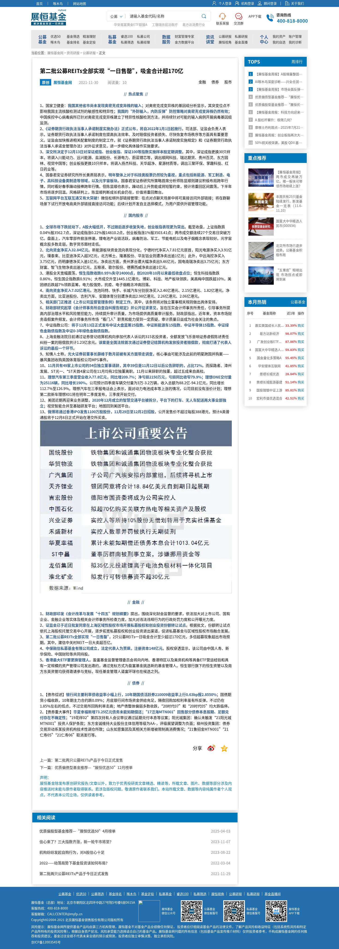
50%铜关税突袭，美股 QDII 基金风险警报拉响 (285, 142)
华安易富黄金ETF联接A (130, 24)
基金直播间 (273, 893)
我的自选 (279, 42)
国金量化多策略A (269, 357)
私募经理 (143, 42)
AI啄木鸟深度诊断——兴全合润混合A (278, 81)
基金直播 (241, 42)
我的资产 (279, 36)
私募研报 (241, 36)
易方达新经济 (269, 333)
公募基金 (64, 893)
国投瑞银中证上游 (269, 390)
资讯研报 (73, 52)
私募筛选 (127, 42)
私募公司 (143, 36)
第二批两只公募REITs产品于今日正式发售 (89, 760)
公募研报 (225, 36)
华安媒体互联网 (269, 365)
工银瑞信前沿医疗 (165, 24)
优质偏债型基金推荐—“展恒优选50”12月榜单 (94, 767)
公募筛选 (97, 893)
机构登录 (247, 3)
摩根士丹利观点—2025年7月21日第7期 (281, 127)
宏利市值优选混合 (269, 398)
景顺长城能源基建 (269, 382)
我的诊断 (295, 42)
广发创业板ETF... (269, 341)
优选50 (56, 36)
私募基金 (165, 893)
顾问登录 (270, 3)
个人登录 (225, 3)
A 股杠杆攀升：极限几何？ (275, 119)
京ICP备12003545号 (46, 942)
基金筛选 (73, 36)
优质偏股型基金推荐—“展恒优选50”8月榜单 (286, 104)
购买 (301, 325)
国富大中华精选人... (269, 349)
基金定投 (89, 42)
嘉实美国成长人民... (269, 325)
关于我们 (297, 3)
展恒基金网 (55, 52)
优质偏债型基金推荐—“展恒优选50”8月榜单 (286, 97)
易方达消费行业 (193, 24)
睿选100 (127, 36)
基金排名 (73, 42)
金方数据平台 (184, 42)
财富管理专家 (184, 36)
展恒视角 (225, 42)
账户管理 (295, 36)
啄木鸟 (55, 42)
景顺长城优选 (269, 374)
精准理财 (89, 36)
